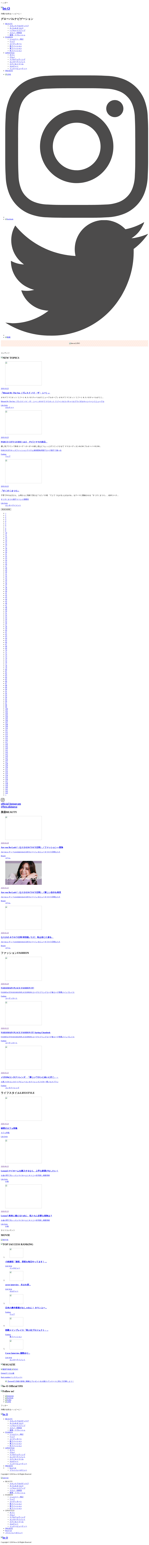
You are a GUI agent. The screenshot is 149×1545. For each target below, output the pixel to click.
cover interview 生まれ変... (18, 1285)
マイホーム (22, 1175)
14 (6, 541)
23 (6, 558)
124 (6, 756)
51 (6, 613)
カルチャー (14, 66)
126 (6, 760)
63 (6, 636)
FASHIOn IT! (6, 992)
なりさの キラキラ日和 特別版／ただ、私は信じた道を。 (27, 937)
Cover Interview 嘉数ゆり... (17, 1353)
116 (6, 740)
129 (6, 765)
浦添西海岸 (38, 450)
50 (6, 611)
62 (6, 634)
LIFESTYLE (10, 53)
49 (6, 609)
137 (6, 781)
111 (6, 730)
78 (6, 666)
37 (6, 586)
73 (6, 656)
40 (6, 591)
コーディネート (16, 44)
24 (6, 560)
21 (6, 554)
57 (6, 625)
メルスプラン (53, 1082)
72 (6, 654)
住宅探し (39, 1175)
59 (6, 629)
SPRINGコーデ (32, 992)
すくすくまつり (7, 499)
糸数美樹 (46, 1175)
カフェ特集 (5, 1133)
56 (6, 623)
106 (6, 720)
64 (6, 638)
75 (6, 660)
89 (6, 687)
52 (6, 615)
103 (6, 715)
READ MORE (6, 509)
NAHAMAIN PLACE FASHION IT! (17, 988)
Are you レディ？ (7, 852)
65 (6, 640)
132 (6, 771)
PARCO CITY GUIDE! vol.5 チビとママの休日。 (24, 442)
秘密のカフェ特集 (9, 1128)
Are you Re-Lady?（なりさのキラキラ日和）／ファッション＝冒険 (32, 847)
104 (6, 717)
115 (6, 738)
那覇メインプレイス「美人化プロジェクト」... (26, 1330)
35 (6, 582)
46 (6, 603)
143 (6, 793)
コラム (7, 858)
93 (6, 695)
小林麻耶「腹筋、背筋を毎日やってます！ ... (26, 1262)
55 (6, 621)
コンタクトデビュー (17, 1082)
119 (6, 746)
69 (6, 648)
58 (6, 627)
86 (6, 681)
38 (6, 587)
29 (6, 570)
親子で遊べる (56, 450)
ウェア (12, 41)
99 (6, 707)
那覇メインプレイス (66, 992)
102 (6, 713)
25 (6, 562)
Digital (7, 1373)
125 (6, 758)
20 (6, 552)
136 (6, 779)
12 (6, 537)
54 (6, 619)
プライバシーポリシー (18, 1470)
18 (6, 548)
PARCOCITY (6, 450)
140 (6, 787)
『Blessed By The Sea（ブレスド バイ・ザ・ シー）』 (25, 393)
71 (6, 652)
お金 (7, 1181)
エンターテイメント (17, 62)
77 (6, 664)
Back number (11, 1377)
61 (6, 632)
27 (6, 566)
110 (6, 728)
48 (6, 607)
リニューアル (99, 401)
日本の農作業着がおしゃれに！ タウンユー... (26, 1308)
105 (6, 719)
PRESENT (9, 71)
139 (6, 785)
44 (6, 599)
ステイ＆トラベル (17, 64)
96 (6, 701)
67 (6, 644)
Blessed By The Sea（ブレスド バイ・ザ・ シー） (19, 401)
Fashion (3, 454)
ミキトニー (31, 1175)
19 (6, 550)
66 (6, 642)
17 (6, 546)
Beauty (3, 856)
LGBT (26, 852)
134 (6, 775)
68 (6, 646)
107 (6, 722)
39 (6, 589)
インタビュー (15, 1268)
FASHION (9, 37)
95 (6, 699)
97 (6, 703)
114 (6, 736)
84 (6, 677)
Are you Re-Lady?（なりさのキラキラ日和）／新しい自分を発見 (31, 892)
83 (6, 676)
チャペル (71, 401)
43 (6, 597)
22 (6, 556)
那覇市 (26, 499)
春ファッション (16, 46)
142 (6, 791)
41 (6, 593)
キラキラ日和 (50, 852)
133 (6, 773)
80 (6, 670)
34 (6, 580)
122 (6, 752)
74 (6, 658)
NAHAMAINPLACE (18, 992)
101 (6, 711)
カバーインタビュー (37, 852)
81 (6, 672)
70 (6, 650)
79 (6, 668)
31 (6, 574)
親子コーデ (46, 450)
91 (6, 691)
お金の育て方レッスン (9, 1175)
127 (6, 762)
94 (6, 697)
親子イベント (18, 499)
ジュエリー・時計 (17, 39)
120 (6, 748)
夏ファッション (16, 48)
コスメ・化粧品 (16, 33)
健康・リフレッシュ (17, 35)
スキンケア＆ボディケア (19, 26)
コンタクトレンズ (32, 1082)
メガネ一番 (43, 1082)
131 (6, 769)
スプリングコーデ (45, 992)
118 (6, 744)
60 (6, 631)
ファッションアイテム (25, 450)
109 (6, 726)
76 (6, 662)
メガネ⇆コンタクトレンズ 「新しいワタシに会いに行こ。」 (30, 1077)
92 (6, 693)
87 (6, 683)
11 (6, 535)
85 (6, 679)
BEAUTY (9, 24)
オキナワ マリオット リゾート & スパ (53, 401)
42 (6, 595)
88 (6, 685)
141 (6, 789)
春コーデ (55, 992)
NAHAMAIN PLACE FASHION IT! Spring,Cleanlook (25, 1032)
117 (6, 742)
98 (6, 705)
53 (6, 617)
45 (6, 601)
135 (6, 777)
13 (6, 539)
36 (6, 584)
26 (6, 564)
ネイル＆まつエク (17, 28)
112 (6, 732)
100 (6, 709)
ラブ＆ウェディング (17, 59)
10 (6, 533)
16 (6, 544)
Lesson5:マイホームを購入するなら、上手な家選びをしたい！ (29, 1171)
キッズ (13, 450)
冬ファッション (16, 51)
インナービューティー (18, 68)
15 (6, 543)
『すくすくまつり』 (10, 491)
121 (6, 750)
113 (6, 734)
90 (6, 689)
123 (6, 754)
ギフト (12, 55)
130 (6, 767)
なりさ (57, 852)
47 (6, 605)
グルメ (12, 57)
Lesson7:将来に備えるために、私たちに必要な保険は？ (26, 1216)
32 (6, 576)
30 (6, 572)
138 (6, 783)
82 (6, 674)
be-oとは (13, 1468)
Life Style (4, 405)
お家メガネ (5, 1082)
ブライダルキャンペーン (84, 401)
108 (6, 724)
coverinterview (19, 852)
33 (6, 578)
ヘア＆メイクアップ (17, 30)
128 (6, 764)
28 (6, 568)
